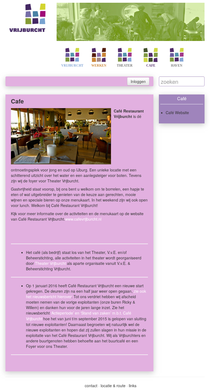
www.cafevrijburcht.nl (83, 219)
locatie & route (113, 385)
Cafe (150, 65)
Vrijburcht (72, 65)
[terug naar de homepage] (28, 16)
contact (91, 385)
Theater (125, 65)
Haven (176, 65)
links (132, 385)
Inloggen (138, 81)
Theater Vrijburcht (50, 263)
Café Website (177, 112)
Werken (98, 65)
